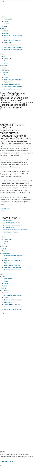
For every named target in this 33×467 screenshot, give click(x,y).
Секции (6, 21)
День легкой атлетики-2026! (11, 222)
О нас (3, 16)
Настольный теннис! (8, 227)
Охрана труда (8, 42)
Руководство (8, 19)
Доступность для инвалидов (13, 40)
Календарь (5, 30)
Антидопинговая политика (12, 45)
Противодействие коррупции (13, 49)
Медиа (4, 28)
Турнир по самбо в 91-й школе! (12, 225)
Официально (6, 33)
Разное (6, 38)
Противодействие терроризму (13, 35)
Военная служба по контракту (13, 47)
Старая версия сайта (6, 461)
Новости (4, 26)
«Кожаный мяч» (7, 220)
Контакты (6, 23)
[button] (16, 54)
